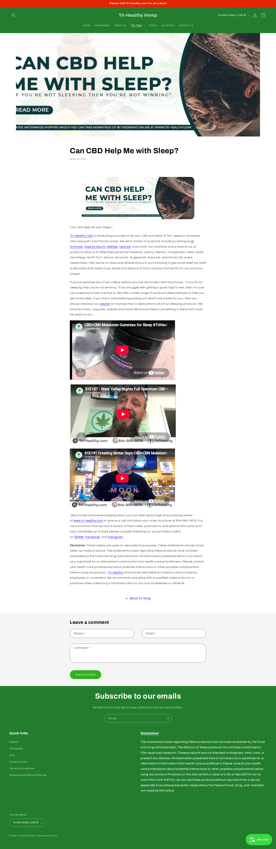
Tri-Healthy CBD (81, 235)
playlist (105, 303)
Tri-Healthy (116, 572)
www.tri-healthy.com (88, 520)
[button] (13, 15)
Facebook (92, 536)
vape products (95, 246)
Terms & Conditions (21, 768)
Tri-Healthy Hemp (27, 836)
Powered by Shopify (47, 836)
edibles (112, 246)
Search (14, 742)
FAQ (12, 755)
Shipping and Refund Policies (28, 775)
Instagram (115, 536)
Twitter (79, 536)
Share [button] (78, 169)
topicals (125, 246)
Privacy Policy (18, 762)
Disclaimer (16, 748)
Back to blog (140, 598)
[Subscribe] (167, 718)
